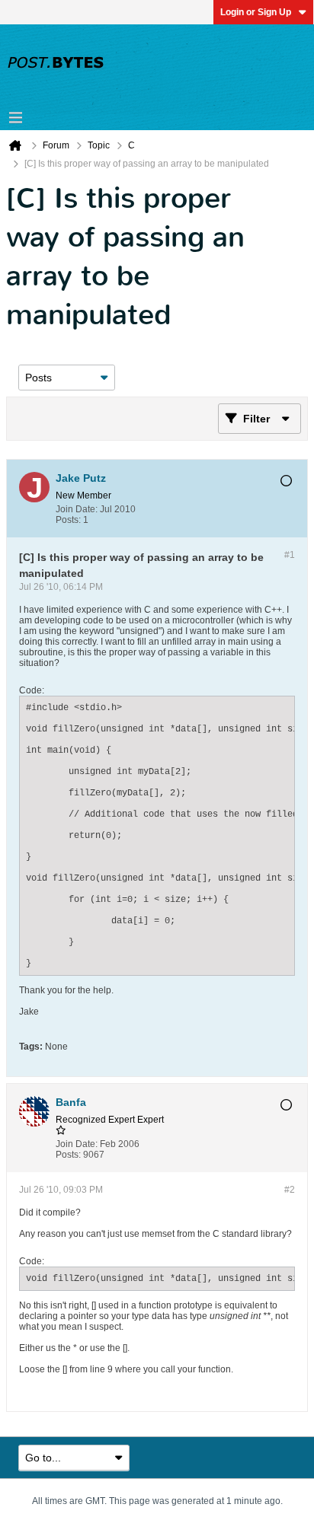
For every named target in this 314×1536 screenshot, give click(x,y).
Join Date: (77, 509)
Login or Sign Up (255, 12)
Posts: (68, 520)
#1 (289, 555)
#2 (289, 1189)
